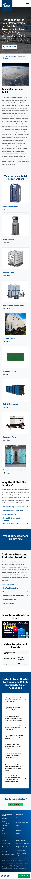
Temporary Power (9, 664)
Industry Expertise (11, 56)
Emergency (21, 56)
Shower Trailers (22, 653)
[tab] (15, 507)
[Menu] (27, 3)
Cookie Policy (15, 863)
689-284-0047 (5, 876)
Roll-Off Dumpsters (21, 658)
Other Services (22, 664)
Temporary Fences (9, 658)
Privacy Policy (6, 863)
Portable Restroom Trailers (9, 652)
